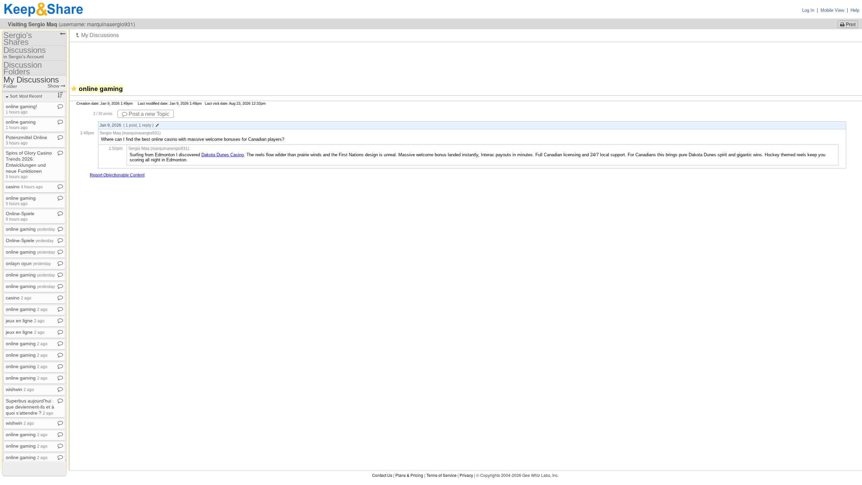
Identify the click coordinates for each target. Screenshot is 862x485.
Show (54, 86)
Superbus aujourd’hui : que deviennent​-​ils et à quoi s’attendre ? (30, 407)
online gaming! (21, 109)
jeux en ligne (25, 320)
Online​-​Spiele (20, 216)
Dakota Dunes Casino (222, 154)
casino (24, 186)
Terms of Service (441, 475)
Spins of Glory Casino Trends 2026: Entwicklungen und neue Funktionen (29, 164)
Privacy (466, 475)
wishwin (20, 389)
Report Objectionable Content (117, 175)
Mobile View (832, 10)
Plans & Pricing (409, 475)
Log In (808, 10)
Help (855, 10)
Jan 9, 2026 (127, 125)
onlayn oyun (28, 263)
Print (850, 24)
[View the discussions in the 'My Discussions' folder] (97, 35)
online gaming (21, 124)
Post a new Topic (148, 114)
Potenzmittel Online (26, 140)
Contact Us (382, 475)
